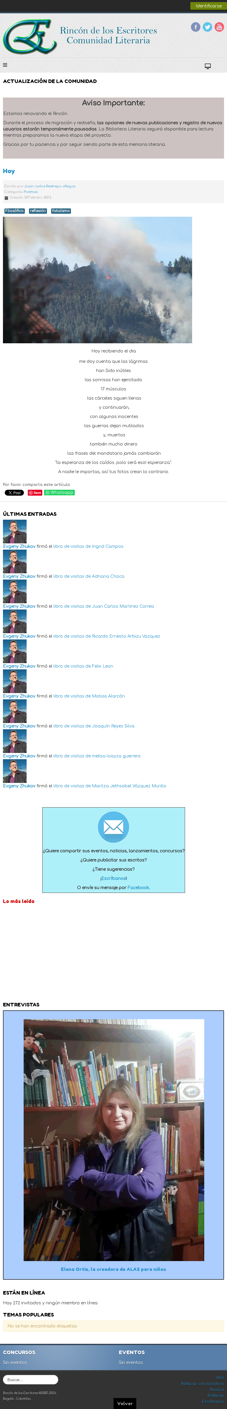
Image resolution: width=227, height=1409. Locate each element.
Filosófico (15, 211)
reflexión (38, 211)
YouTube (219, 27)
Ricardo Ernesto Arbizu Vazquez (126, 636)
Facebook (195, 27)
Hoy (9, 171)
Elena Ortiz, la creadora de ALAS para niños (113, 1269)
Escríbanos (113, 878)
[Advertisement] (113, 954)
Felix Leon (102, 666)
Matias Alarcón (108, 696)
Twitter (207, 27)
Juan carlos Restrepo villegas (50, 186)
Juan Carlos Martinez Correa (123, 606)
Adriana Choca (108, 576)
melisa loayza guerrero (116, 756)
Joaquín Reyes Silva (113, 726)
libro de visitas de (72, 546)
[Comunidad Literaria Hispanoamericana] (80, 37)
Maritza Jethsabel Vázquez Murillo (129, 786)
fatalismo (61, 211)
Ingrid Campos (108, 546)
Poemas (31, 192)
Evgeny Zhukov (19, 546)
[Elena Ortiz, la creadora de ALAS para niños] (113, 1140)
